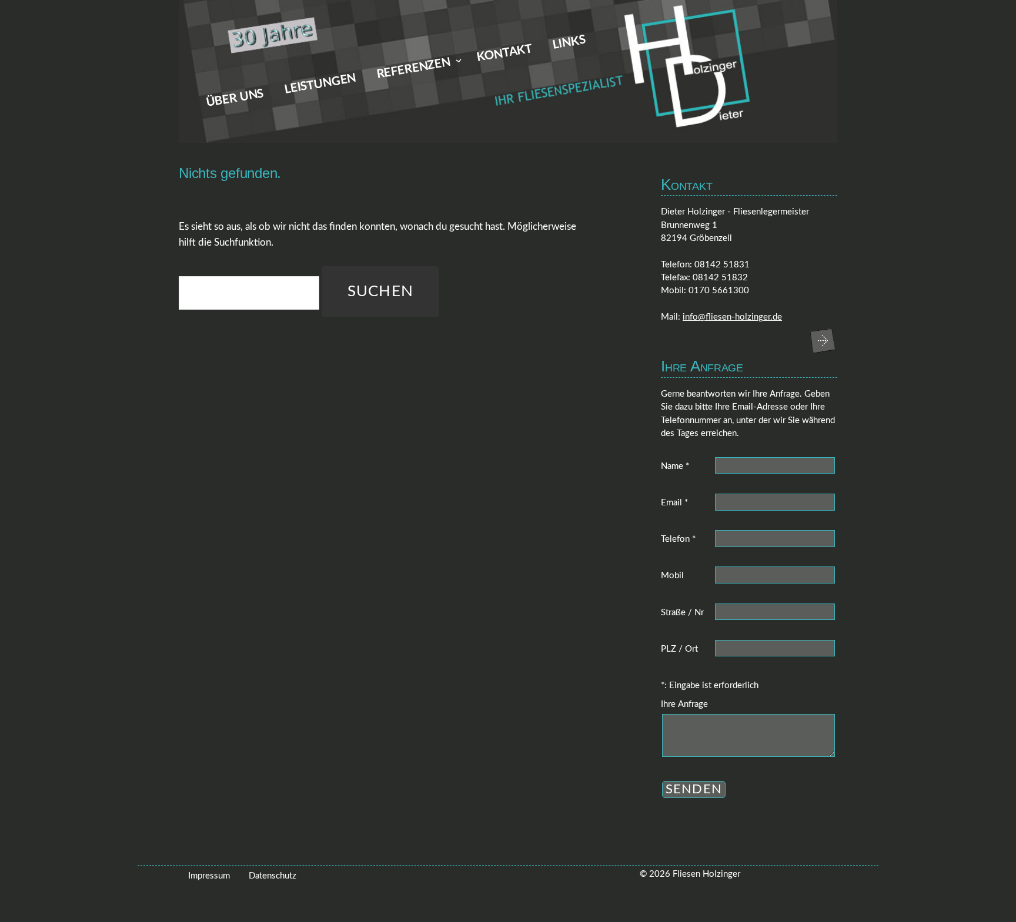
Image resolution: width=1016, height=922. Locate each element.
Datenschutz (272, 875)
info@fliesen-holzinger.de (732, 317)
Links (569, 42)
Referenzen (414, 68)
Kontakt (504, 53)
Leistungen (320, 84)
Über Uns (235, 98)
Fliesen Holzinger (706, 874)
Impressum (209, 875)
